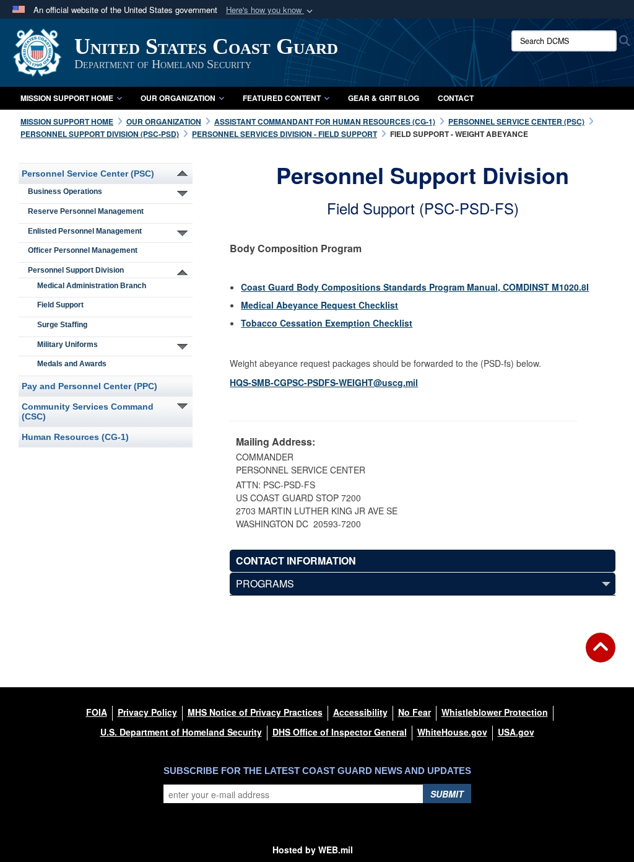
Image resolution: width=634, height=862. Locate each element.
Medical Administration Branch (91, 285)
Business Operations (65, 191)
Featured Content (282, 97)
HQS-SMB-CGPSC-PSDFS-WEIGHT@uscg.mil (324, 382)
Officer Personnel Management (82, 250)
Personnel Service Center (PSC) (88, 173)
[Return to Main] (600, 655)
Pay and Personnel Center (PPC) (89, 386)
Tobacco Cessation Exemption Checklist (326, 323)
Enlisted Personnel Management (85, 231)
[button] (270, 10)
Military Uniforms (67, 344)
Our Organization (178, 97)
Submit (447, 794)
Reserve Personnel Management (86, 211)
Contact (456, 97)
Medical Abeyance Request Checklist (319, 305)
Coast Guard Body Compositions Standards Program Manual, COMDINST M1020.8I (415, 287)
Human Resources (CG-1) (75, 437)
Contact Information (296, 560)
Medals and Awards (71, 363)
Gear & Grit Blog (383, 97)
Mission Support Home (66, 97)
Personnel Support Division (76, 270)
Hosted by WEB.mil (312, 849)
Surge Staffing (62, 324)
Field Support (60, 305)
